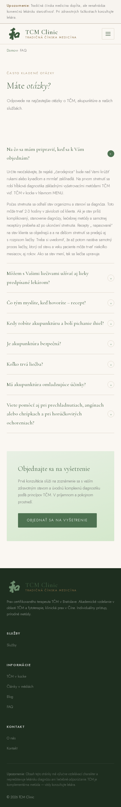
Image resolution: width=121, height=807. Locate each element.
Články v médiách (20, 686)
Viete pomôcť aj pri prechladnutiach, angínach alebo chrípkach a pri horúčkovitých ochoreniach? (59, 414)
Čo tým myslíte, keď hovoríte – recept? (59, 302)
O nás (11, 738)
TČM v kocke (16, 676)
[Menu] (108, 33)
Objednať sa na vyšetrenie (57, 520)
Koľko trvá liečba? (59, 364)
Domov (12, 50)
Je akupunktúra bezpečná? (59, 343)
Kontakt (12, 748)
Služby (12, 645)
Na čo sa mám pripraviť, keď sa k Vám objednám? (60, 153)
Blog (10, 696)
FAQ (10, 706)
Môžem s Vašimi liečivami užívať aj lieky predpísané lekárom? (59, 277)
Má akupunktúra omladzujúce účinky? (59, 384)
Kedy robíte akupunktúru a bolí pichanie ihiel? (59, 323)
